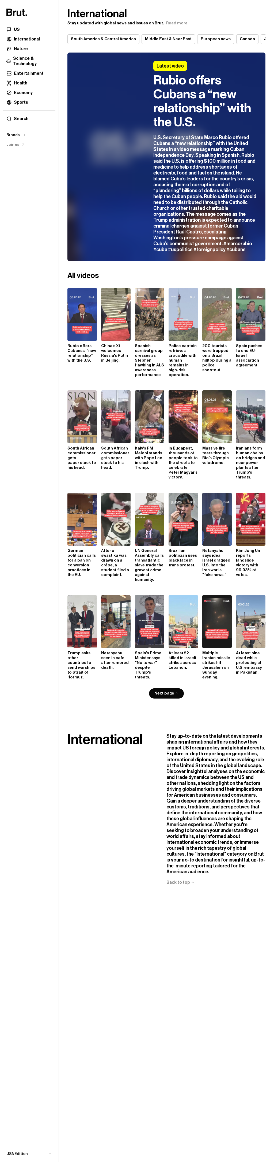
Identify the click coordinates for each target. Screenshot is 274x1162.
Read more (177, 23)
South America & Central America (103, 39)
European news (216, 39)
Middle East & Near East (168, 39)
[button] (29, 1154)
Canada (247, 39)
